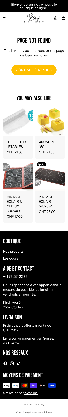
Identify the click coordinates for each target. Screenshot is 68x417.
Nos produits (13, 251)
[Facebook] (5, 363)
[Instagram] (12, 363)
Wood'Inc (31, 393)
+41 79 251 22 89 (15, 277)
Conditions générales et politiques (34, 412)
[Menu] (4, 18)
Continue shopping (34, 70)
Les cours (10, 258)
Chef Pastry (38, 404)
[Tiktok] (18, 363)
